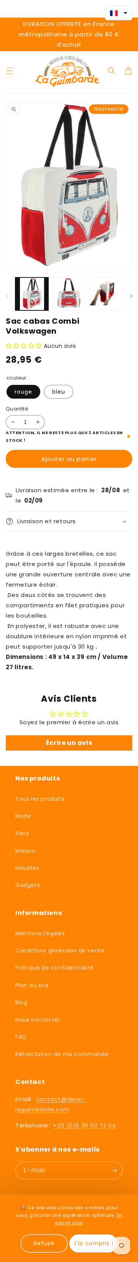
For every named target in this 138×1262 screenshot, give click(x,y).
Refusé (44, 1243)
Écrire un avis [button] (69, 742)
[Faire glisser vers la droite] (131, 295)
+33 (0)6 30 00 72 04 (84, 1125)
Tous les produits (39, 799)
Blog (21, 1002)
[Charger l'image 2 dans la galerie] (68, 293)
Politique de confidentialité (54, 968)
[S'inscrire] (113, 1170)
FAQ (21, 1037)
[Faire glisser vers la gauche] (6, 295)
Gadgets (27, 885)
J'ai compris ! (93, 1243)
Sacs (22, 833)
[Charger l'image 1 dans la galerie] (31, 293)
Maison (25, 851)
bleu (58, 392)
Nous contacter (37, 1020)
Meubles (27, 868)
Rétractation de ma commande (61, 1054)
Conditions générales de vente (59, 950)
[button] (9, 70)
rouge (23, 392)
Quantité (17, 408)
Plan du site (32, 985)
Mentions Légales (40, 933)
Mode (23, 816)
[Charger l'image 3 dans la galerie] (105, 293)
